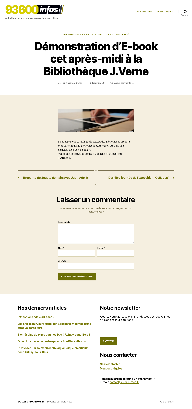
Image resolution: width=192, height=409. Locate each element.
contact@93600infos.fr (124, 382)
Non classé (122, 35)
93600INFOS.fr (35, 401)
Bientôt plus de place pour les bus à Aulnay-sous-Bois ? (54, 334)
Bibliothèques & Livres (76, 35)
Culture (97, 35)
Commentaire (64, 222)
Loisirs (109, 35)
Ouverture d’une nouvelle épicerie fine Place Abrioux (52, 341)
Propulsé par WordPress (59, 401)
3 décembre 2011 (98, 83)
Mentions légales (164, 11)
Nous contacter (144, 11)
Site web (62, 261)
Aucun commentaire (123, 83)
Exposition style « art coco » (36, 317)
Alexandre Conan (73, 83)
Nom (61, 248)
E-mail (101, 248)
